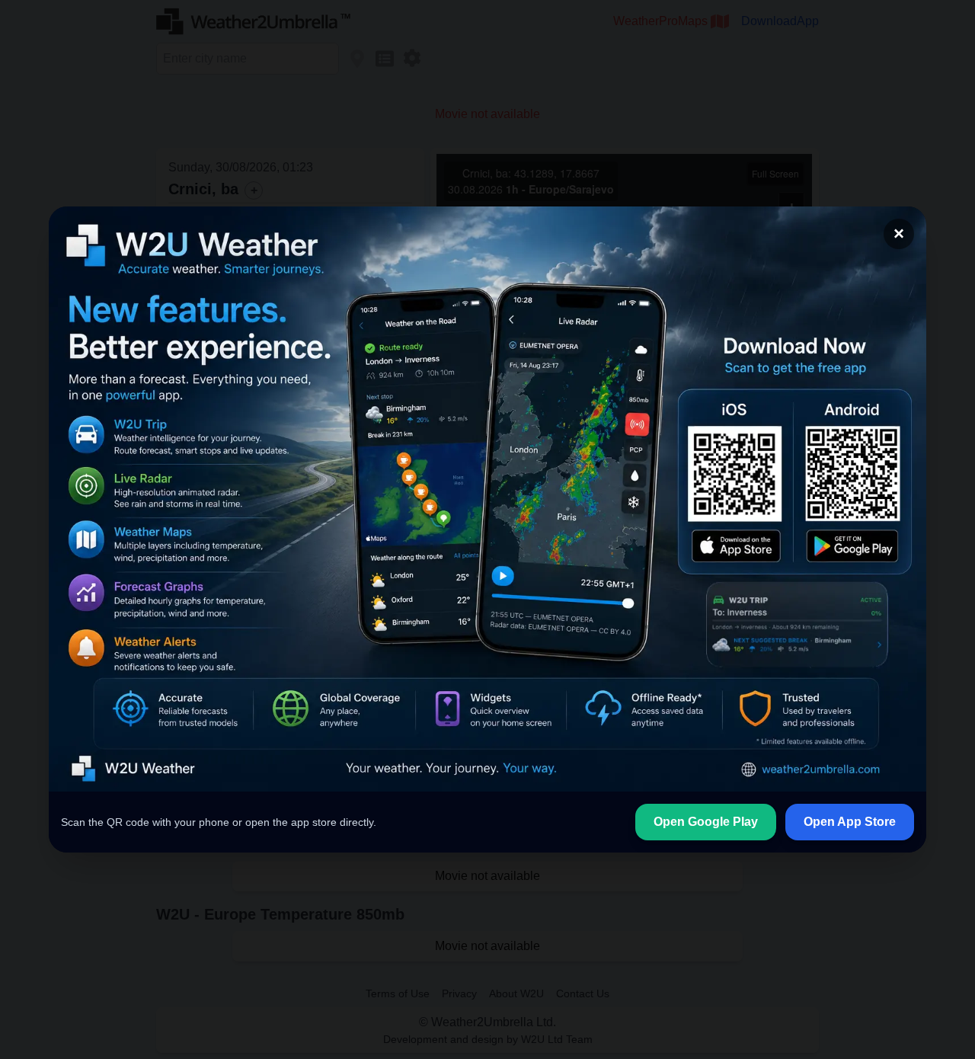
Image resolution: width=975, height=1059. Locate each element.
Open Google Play (706, 821)
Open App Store (850, 821)
